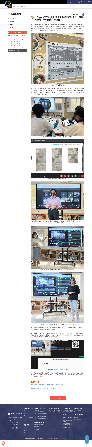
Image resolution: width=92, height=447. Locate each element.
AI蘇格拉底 (36, 410)
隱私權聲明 (27, 438)
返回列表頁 (57, 398)
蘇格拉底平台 (26, 422)
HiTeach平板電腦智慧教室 (67, 413)
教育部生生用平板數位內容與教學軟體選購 (68, 410)
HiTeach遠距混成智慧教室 (67, 421)
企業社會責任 (26, 412)
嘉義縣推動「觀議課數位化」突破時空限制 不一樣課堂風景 (47, 384)
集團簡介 (25, 410)
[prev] (9, 32)
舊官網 (25, 420)
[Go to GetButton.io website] (3, 445)
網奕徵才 (25, 415)
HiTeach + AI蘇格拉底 (78, 415)
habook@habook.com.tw (14, 420)
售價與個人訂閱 (66, 427)
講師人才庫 (36, 426)
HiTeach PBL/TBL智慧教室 (67, 418)
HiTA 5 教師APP (77, 419)
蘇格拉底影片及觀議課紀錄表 (60, 369)
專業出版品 (36, 429)
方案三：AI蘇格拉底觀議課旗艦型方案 (41, 419)
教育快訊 (23, 6)
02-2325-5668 (15, 422)
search (76, 2)
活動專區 (12, 21)
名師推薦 (36, 428)
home (10, 6)
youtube (16, 428)
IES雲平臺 (76, 417)
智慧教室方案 (66, 408)
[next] (26, 32)
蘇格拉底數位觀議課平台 (39, 412)
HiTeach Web (77, 413)
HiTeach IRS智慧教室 (68, 416)
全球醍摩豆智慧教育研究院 (28, 418)
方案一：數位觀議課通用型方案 (40, 414)
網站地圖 (33, 438)
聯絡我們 (86, 440)
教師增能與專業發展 (38, 424)
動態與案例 (16, 6)
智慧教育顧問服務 (39, 422)
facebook (83, 14)
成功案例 (12, 27)
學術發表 (12, 24)
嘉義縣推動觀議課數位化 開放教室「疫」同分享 (44, 388)
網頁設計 (60, 438)
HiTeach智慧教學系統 (78, 410)
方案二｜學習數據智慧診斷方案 (55, 412)
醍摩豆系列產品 (78, 408)
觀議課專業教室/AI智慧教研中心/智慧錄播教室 (67, 425)
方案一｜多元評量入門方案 (54, 410)
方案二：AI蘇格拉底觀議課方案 (41, 416)
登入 (73, 2)
